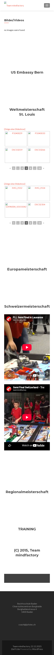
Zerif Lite (15, 649)
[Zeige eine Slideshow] (14, 129)
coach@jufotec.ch (27, 624)
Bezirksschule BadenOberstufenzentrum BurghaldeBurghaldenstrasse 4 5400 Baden (27, 607)
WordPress (37, 649)
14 (39, 168)
